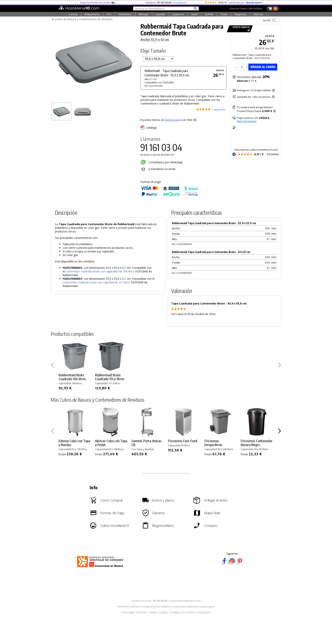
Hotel (194, 14)
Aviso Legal (128, 612)
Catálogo (151, 127)
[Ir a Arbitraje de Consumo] (101, 568)
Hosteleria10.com (141, 600)
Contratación (203, 612)
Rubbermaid (171, 120)
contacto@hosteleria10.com (185, 600)
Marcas (258, 14)
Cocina (73, 14)
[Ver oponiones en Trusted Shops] (254, 2)
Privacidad (141, 612)
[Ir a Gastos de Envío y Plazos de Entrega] (248, 30)
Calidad (153, 612)
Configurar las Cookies (181, 612)
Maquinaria (92, 14)
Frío (109, 14)
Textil (224, 14)
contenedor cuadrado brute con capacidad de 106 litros (100, 271)
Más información (246, 121)
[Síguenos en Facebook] (224, 564)
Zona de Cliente (238, 8)
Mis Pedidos (255, 8)
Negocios (241, 14)
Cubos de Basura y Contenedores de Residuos (84, 19)
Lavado (160, 14)
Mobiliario (125, 14)
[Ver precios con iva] (275, 20)
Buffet (209, 14)
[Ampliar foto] (94, 99)
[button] (280, 431)
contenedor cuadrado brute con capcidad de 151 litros (96, 282)
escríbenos (180, 2)
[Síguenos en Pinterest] (240, 564)
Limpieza (178, 14)
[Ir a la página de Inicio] (78, 9)
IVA (266, 20)
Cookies (163, 612)
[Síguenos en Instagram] (232, 564)
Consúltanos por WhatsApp (165, 162)
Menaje (144, 14)
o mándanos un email (161, 169)
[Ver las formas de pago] (169, 195)
